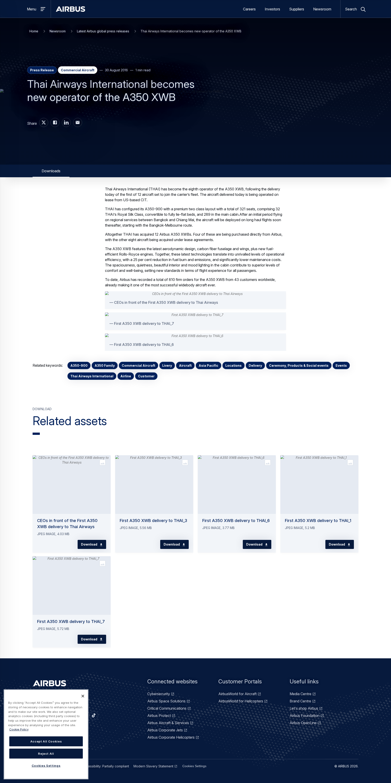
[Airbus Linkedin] (66, 122)
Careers (249, 9)
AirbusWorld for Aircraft (237, 694)
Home (33, 31)
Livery (167, 365)
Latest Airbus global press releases (103, 31)
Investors (272, 9)
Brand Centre (300, 701)
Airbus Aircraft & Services (168, 723)
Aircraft (185, 365)
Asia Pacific (208, 365)
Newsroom (322, 9)
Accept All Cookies (46, 741)
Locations (233, 365)
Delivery (255, 365)
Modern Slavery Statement (153, 766)
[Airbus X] (43, 122)
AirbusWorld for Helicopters (240, 701)
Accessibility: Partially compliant (105, 766)
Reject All (46, 753)
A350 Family (105, 365)
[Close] (83, 696)
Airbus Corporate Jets (165, 730)
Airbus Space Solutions (166, 701)
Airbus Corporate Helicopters (171, 737)
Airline (125, 376)
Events (341, 365)
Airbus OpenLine (303, 723)
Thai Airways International (91, 376)
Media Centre (300, 694)
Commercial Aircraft (138, 365)
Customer (146, 376)
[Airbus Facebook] (55, 122)
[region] (46, 734)
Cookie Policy (19, 729)
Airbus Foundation (304, 715)
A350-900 (79, 365)
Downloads (51, 171)
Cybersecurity (158, 694)
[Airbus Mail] (77, 122)
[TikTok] (93, 715)
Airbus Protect (159, 715)
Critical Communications (166, 708)
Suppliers (296, 9)
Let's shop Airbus (304, 708)
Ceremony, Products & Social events (299, 365)
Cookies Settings (194, 766)
